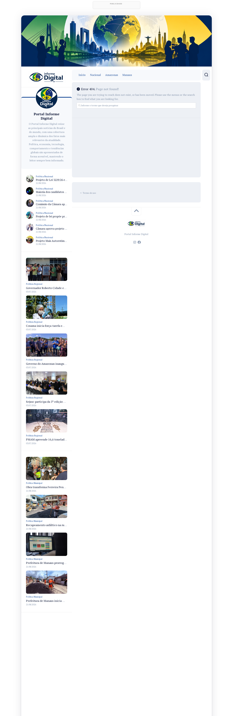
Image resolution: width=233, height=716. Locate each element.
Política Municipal (34, 483)
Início (82, 75)
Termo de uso (89, 192)
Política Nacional (44, 176)
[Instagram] (134, 242)
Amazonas (111, 75)
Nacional (95, 75)
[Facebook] (139, 242)
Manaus (127, 75)
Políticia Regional (34, 283)
